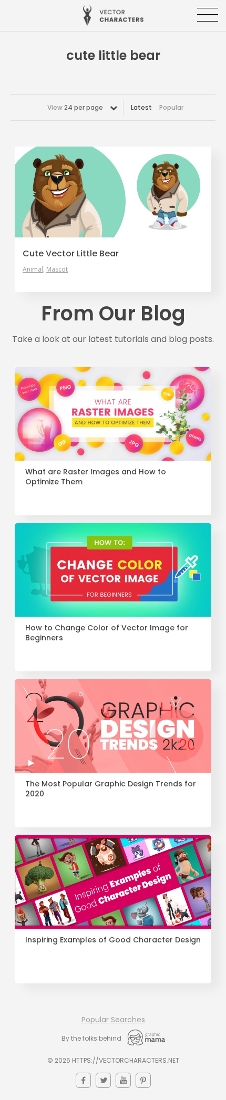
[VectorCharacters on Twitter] (103, 1080)
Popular (171, 107)
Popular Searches (113, 1019)
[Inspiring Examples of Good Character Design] (113, 882)
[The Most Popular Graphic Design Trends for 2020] (113, 726)
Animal (33, 269)
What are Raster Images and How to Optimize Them (95, 477)
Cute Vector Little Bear (71, 254)
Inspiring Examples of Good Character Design (113, 940)
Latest (141, 107)
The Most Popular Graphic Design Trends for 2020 (110, 789)
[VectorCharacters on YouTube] (123, 1080)
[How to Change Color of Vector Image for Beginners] (113, 570)
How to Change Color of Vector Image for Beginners (106, 633)
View (75, 107)
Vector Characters (113, 15)
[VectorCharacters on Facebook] (83, 1080)
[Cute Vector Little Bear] (113, 192)
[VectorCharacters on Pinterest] (143, 1080)
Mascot (57, 269)
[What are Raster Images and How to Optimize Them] (113, 414)
